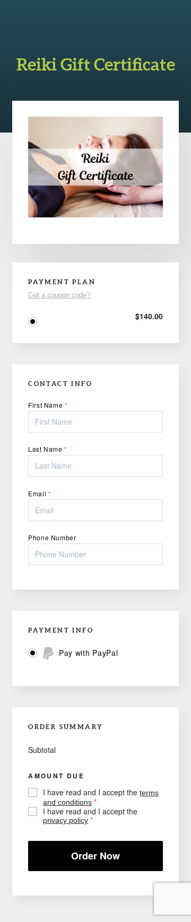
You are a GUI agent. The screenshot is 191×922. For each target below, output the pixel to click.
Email (39, 493)
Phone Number (52, 537)
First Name (47, 405)
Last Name (47, 449)
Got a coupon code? (59, 295)
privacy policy (65, 820)
